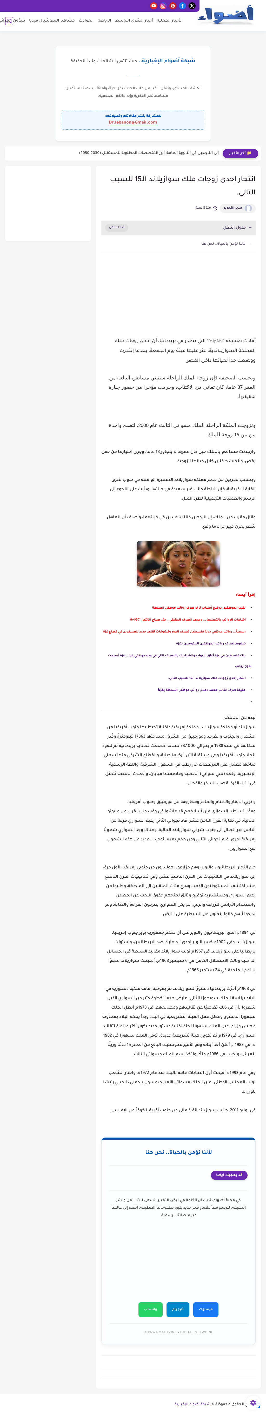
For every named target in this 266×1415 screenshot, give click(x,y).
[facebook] (182, 5)
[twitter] (192, 5)
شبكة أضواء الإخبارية (193, 1405)
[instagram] (163, 5)
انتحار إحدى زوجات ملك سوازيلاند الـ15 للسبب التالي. (207, 678)
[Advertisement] (178, 301)
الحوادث (86, 21)
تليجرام (178, 1309)
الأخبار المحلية (170, 21)
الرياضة (104, 21)
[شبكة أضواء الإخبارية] (225, 15)
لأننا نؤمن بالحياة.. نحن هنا (223, 244)
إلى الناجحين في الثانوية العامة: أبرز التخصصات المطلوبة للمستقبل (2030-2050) (149, 153)
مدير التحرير (233, 208)
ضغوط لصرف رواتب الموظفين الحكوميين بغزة (211, 644)
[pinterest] (172, 5)
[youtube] (153, 5)
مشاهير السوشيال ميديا (52, 21)
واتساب (150, 1309)
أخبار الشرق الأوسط (134, 21)
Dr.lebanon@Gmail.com (133, 122)
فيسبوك (206, 1309)
